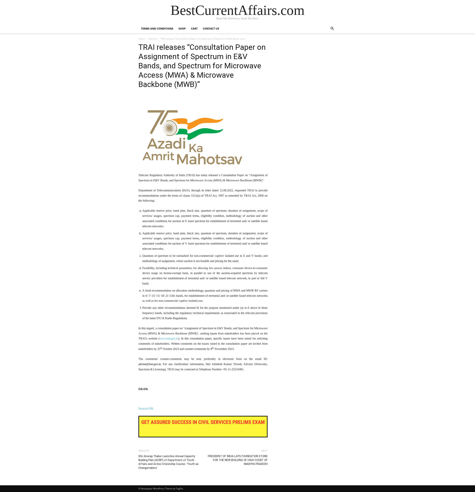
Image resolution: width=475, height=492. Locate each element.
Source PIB (145, 408)
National (152, 38)
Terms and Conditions (157, 28)
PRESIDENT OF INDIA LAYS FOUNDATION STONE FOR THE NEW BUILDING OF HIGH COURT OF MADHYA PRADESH (238, 460)
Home (141, 38)
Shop (182, 28)
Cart (194, 28)
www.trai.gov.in (168, 338)
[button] (332, 29)
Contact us (211, 28)
